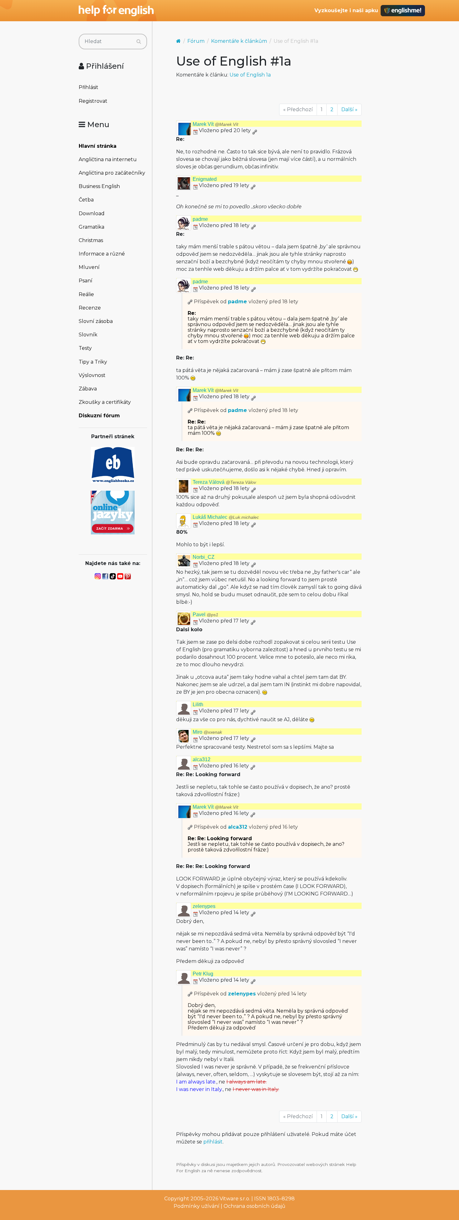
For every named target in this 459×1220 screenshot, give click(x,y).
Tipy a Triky (93, 362)
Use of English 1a (250, 75)
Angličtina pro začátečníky (112, 173)
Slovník (88, 335)
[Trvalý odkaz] (254, 130)
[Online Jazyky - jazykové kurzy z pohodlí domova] (113, 512)
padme (200, 219)
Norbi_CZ (204, 557)
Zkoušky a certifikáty (105, 402)
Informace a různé (102, 254)
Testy (85, 348)
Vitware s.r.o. (235, 1199)
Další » (349, 109)
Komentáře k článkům (239, 41)
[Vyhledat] (139, 41)
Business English (99, 186)
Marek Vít (215, 124)
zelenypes (204, 906)
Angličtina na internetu (108, 159)
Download (92, 213)
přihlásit (213, 1142)
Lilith (198, 704)
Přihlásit (88, 87)
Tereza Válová (224, 482)
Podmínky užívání (197, 1206)
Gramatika (91, 227)
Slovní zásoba (96, 321)
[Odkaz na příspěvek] (190, 302)
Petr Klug (203, 973)
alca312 (201, 759)
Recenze (90, 308)
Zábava (88, 389)
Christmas (91, 240)
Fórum (196, 41)
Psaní (85, 281)
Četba (86, 200)
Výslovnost (92, 375)
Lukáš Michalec (226, 517)
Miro (207, 732)
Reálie (86, 294)
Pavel (205, 614)
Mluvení (89, 267)
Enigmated (205, 179)
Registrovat (93, 101)
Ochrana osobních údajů (254, 1206)
